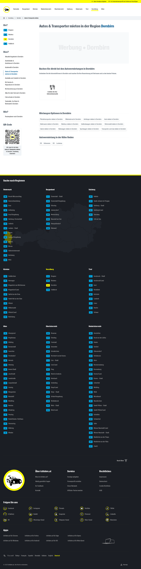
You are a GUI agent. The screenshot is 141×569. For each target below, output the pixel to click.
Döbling (9, 342)
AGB (100, 490)
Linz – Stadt (53, 360)
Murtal (9, 242)
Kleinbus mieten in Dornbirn (69, 124)
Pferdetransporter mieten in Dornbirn (51, 119)
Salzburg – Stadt (97, 205)
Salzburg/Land (96, 210)
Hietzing (9, 365)
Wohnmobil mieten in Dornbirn (114, 124)
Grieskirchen (53, 351)
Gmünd (94, 347)
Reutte (94, 308)
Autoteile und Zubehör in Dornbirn (15, 78)
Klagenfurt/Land (12, 290)
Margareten (10, 392)
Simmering (10, 423)
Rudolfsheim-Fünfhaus (14, 419)
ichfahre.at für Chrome (10, 536)
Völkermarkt (10, 308)
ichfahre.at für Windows (10, 541)
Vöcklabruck (53, 401)
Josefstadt (10, 374)
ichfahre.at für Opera (74, 536)
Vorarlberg (10, 18)
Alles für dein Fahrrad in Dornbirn (15, 93)
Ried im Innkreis (54, 374)
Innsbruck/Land (97, 281)
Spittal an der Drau (12, 294)
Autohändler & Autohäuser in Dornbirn (12, 62)
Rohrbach (52, 378)
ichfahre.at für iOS (52, 541)
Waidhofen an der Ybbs (99, 442)
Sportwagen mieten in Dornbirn (89, 129)
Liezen (8, 233)
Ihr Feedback (39, 486)
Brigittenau (10, 338)
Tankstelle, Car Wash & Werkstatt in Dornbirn (12, 102)
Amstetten (95, 333)
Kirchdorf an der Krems (57, 356)
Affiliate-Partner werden (75, 490)
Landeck (94, 299)
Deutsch (57, 556)
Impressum (103, 477)
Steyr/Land (52, 387)
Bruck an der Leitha (98, 338)
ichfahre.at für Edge (52, 536)
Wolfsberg (10, 317)
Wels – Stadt (53, 405)
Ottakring (9, 410)
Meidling (9, 401)
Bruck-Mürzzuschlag (13, 196)
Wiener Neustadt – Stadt (99, 433)
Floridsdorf (10, 356)
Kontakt (37, 490)
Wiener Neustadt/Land (99, 428)
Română (37, 556)
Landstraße (10, 378)
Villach (9, 303)
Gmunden (52, 347)
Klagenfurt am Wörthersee (15, 285)
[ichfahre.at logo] (6, 9)
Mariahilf (9, 396)
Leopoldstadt (11, 383)
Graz (8, 205)
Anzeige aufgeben (73, 477)
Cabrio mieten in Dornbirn (48, 129)
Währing (9, 428)
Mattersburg (53, 215)
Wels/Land (52, 410)
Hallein (94, 196)
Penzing (9, 414)
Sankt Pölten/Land (97, 410)
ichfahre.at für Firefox (32, 536)
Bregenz (9, 30)
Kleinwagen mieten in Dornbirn (67, 129)
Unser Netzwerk (72, 486)
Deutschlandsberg (12, 201)
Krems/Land (96, 374)
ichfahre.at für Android (32, 541)
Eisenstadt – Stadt (55, 196)
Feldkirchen (10, 276)
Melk (93, 392)
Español (30, 556)
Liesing (9, 387)
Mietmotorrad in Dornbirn (73, 119)
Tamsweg (95, 215)
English (50, 556)
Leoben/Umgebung (13, 237)
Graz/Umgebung (12, 215)
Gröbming (10, 210)
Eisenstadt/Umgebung (56, 201)
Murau (8, 246)
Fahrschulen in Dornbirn (12, 97)
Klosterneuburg (97, 365)
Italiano (44, 556)
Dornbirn (19, 18)
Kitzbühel (95, 290)
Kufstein (94, 294)
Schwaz (94, 312)
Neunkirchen (96, 401)
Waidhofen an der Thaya (99, 437)
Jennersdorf (53, 210)
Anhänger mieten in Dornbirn (92, 119)
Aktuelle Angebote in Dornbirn (14, 57)
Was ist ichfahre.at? (41, 477)
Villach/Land (11, 312)
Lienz (93, 303)
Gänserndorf (96, 351)
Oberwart (52, 228)
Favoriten (9, 351)
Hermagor (10, 281)
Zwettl (94, 446)
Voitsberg (10, 255)
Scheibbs (95, 414)
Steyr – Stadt (53, 392)
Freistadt (52, 342)
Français (23, 556)
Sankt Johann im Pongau (100, 201)
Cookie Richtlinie (104, 486)
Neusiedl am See (54, 219)
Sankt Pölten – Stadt (98, 405)
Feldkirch (9, 44)
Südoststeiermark (12, 251)
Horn (93, 360)
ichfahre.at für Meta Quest (76, 541)
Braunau (51, 333)
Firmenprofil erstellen (74, 481)
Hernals (9, 360)
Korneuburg (95, 369)
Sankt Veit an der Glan (13, 299)
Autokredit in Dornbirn (12, 67)
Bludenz (9, 34)
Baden (94, 342)
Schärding (52, 383)
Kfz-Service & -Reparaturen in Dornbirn (12, 83)
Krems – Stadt (96, 378)
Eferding (51, 338)
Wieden (9, 433)
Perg (50, 369)
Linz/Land (52, 365)
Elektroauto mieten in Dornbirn (49, 124)
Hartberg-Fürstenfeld (13, 219)
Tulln (93, 423)
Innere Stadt (10, 369)
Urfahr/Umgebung (55, 396)
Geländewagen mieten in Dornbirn (91, 124)
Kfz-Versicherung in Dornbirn (14, 89)
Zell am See (95, 219)
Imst (93, 285)
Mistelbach (95, 396)
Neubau (9, 405)
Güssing (51, 205)
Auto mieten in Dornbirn (111, 119)
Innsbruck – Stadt (98, 276)
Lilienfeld (95, 383)
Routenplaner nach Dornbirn (14, 116)
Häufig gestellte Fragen (42, 481)
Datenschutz (103, 481)
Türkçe (17, 556)
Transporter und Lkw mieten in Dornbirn (114, 129)
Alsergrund (10, 333)
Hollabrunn (95, 356)
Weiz (8, 260)
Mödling (94, 387)
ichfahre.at (11, 565)
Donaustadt (10, 347)
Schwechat (95, 419)
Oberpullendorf (54, 224)
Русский (10, 556)
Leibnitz (9, 224)
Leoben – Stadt (11, 228)
